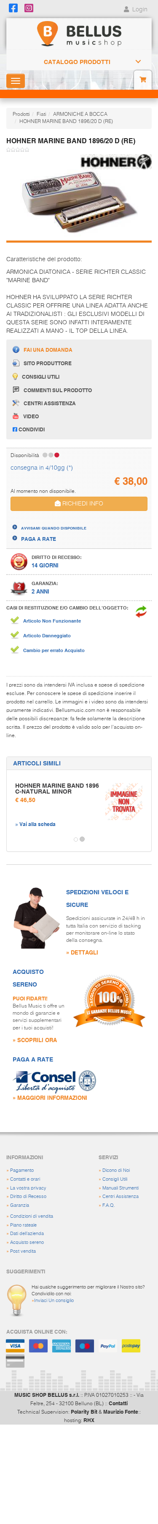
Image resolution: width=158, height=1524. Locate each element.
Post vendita (23, 1251)
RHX (88, 1420)
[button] (14, 839)
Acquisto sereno (27, 1242)
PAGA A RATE (38, 538)
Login (139, 10)
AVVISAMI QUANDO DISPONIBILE (53, 527)
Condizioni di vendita (31, 1216)
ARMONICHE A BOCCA (80, 114)
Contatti (118, 1403)
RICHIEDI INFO (82, 504)
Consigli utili (40, 376)
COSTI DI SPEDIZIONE (47, 520)
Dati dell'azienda (27, 1233)
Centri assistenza (50, 403)
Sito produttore (48, 363)
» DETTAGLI (82, 952)
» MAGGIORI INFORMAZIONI (50, 1097)
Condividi (31, 429)
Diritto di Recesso (28, 1196)
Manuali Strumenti (120, 1188)
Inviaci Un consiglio (54, 1300)
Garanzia (19, 1205)
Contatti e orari (25, 1179)
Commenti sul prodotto (58, 390)
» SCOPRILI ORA (35, 1039)
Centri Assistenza (120, 1196)
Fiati (41, 114)
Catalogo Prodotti (77, 62)
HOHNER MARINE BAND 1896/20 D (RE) (66, 121)
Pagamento (22, 1170)
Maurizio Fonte (120, 1411)
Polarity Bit (84, 1411)
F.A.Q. (108, 1205)
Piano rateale (23, 1225)
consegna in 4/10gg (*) (42, 468)
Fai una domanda (48, 349)
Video (31, 416)
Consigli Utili (114, 1179)
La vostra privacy (28, 1188)
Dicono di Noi (116, 1170)
